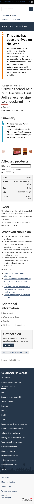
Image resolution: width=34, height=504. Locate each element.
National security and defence (12, 429)
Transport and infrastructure (11, 442)
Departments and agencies (11, 382)
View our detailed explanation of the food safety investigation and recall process (17, 289)
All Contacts (5, 378)
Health (14, 15)
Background (8, 313)
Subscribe (9, 345)
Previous (3, 152)
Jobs (2, 392)
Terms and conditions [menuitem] (9, 491)
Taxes (3, 419)
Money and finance (8, 451)
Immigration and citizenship (11, 397)
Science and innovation (9, 456)
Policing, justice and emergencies (13, 438)
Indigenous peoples (8, 460)
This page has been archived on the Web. (16, 1)
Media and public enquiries (14, 325)
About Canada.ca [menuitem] (7, 486)
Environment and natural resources (14, 424)
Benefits (4, 410)
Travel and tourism (8, 401)
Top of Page (5, 498)
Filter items (5, 166)
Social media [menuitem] (5, 477)
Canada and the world (9, 447)
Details (6, 321)
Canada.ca (5, 15)
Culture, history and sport (10, 433)
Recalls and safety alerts (12, 19)
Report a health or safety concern (15, 352)
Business (4, 406)
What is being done (11, 317)
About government (8, 387)
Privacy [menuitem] (4, 495)
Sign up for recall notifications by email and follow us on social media (17, 281)
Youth (3, 469)
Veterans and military (9, 465)
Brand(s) (6, 107)
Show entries (9, 173)
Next (31, 152)
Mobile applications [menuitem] (8, 482)
